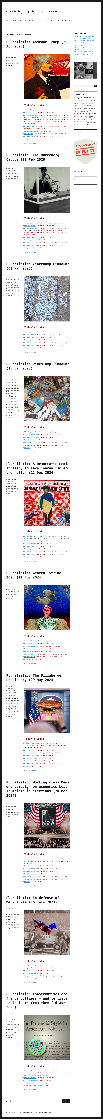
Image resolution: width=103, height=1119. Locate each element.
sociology (9, 415)
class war (13, 806)
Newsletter (36, 20)
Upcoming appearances (31, 126)
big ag (14, 382)
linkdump (16, 287)
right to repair (10, 414)
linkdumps (9, 288)
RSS (43, 20)
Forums (20, 20)
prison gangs (9, 412)
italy (15, 401)
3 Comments (9, 295)
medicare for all (11, 922)
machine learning (11, 406)
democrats (9, 171)
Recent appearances (31, 131)
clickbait (13, 693)
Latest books (28, 133)
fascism (16, 173)
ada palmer (13, 379)
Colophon (27, 139)
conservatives (10, 1022)
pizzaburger (9, 812)
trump (16, 62)
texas (17, 711)
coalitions (9, 695)
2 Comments (9, 931)
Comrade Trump (29, 110)
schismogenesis (10, 711)
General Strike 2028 (31, 641)
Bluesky (56, 20)
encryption (13, 391)
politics (15, 596)
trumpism (8, 63)
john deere (9, 402)
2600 (7, 379)
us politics (15, 814)
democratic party (11, 387)
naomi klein (15, 706)
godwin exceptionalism (12, 175)
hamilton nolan (13, 701)
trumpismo (15, 63)
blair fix (9, 279)
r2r (16, 412)
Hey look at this (30, 112)
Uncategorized (10, 55)
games (14, 285)
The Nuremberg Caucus (31, 223)
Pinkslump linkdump (31, 432)
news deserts (14, 488)
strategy (8, 925)
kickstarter (9, 287)
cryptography (14, 385)
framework (9, 285)
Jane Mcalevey (14, 592)
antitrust (9, 692)
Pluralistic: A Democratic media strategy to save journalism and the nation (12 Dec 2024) (37, 468)
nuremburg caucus (11, 179)
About (14, 20)
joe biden (9, 703)
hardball (16, 176)
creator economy (10, 383)
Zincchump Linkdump (31, 332)
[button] (85, 70)
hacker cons (13, 398)
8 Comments (9, 598)
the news (8, 489)
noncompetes (9, 409)
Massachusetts (10, 1026)
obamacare (16, 924)
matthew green (14, 407)
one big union (14, 594)
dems (7, 390)
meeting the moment (11, 178)
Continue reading (30, 143)
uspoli (16, 491)
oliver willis (14, 1027)
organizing (9, 596)
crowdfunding (14, 280)
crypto (8, 385)
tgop (13, 1034)
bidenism (8, 382)
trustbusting (9, 712)
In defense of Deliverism (33, 966)
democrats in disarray (12, 57)
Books (8, 20)
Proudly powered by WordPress (42, 1112)
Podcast (27, 20)
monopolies (9, 924)
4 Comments (9, 65)
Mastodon (49, 20)
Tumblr (70, 20)
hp (17, 285)
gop (7, 701)
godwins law (9, 176)
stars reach (14, 291)
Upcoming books (29, 136)
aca (7, 913)
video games (9, 293)
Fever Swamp (9, 700)
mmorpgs (15, 288)
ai (11, 380)
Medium (64, 20)
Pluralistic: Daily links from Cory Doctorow (33, 11)
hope (11, 401)
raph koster (9, 290)
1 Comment (9, 417)
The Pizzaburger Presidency (34, 743)
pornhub (17, 410)
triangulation (14, 927)
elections (15, 698)
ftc (7, 395)
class (7, 806)
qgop (13, 1030)
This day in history (31, 434)
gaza (10, 395)
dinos (15, 284)
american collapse (11, 170)
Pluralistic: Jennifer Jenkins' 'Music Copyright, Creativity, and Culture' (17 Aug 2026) (85, 53)
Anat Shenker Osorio (12, 690)
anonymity (16, 380)
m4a (13, 921)
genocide (15, 395)
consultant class (14, 913)
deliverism (9, 914)
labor (15, 402)
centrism (8, 1018)
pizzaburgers (9, 410)
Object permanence (30, 115)
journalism (9, 486)
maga (11, 705)
